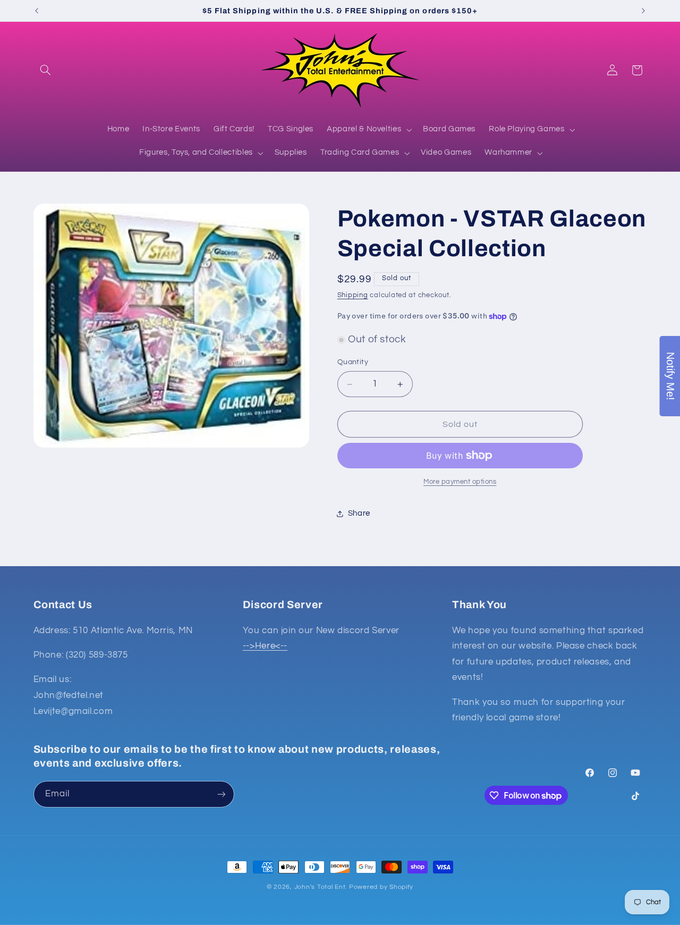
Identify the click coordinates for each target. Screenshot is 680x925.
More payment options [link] (460, 481)
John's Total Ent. (320, 887)
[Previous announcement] (36, 10)
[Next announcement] (643, 10)
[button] (45, 70)
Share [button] (359, 513)
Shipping (352, 295)
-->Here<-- (265, 646)
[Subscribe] (221, 794)
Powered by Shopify (381, 887)
